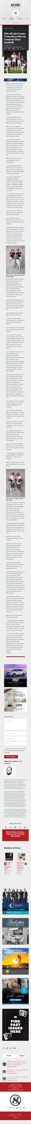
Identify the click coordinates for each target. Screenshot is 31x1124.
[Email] (22, 49)
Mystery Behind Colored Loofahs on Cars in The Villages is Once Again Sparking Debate (17, 1063)
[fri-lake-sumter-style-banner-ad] (15, 889)
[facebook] (6, 1107)
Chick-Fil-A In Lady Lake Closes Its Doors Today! (17, 1077)
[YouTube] (14, 1048)
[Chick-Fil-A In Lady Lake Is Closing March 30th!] (4, 1070)
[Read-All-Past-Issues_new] (15, 1009)
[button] (5, 864)
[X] (9, 49)
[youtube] (17, 1107)
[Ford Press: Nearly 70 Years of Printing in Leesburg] (9, 856)
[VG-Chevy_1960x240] (15, 79)
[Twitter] (10, 1048)
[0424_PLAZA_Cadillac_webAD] (15, 665)
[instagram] (10, 1107)
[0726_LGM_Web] (15, 689)
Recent (22, 1055)
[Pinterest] (18, 49)
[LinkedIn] (13, 49)
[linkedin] (24, 1107)
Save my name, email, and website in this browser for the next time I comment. (15, 750)
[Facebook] (4, 49)
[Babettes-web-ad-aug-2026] (15, 919)
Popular (8, 1055)
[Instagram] (7, 1048)
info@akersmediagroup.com (16, 1089)
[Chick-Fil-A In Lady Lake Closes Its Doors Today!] (4, 1077)
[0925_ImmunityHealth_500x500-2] (15, 979)
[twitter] (13, 1107)
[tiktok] (20, 1107)
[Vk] (24, 827)
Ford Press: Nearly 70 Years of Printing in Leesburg (8, 865)
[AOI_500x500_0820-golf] (15, 949)
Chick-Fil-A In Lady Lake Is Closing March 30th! (17, 1070)
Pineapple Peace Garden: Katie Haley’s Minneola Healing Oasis (21, 865)
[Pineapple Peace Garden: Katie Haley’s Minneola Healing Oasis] (22, 856)
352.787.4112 (15, 1088)
